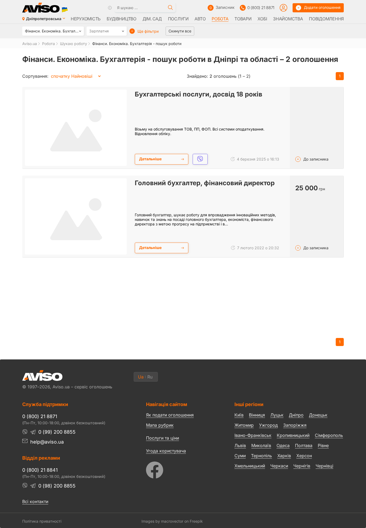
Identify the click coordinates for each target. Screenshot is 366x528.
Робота (220, 19)
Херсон (304, 455)
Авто (200, 19)
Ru (149, 377)
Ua (141, 377)
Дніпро (296, 415)
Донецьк (318, 415)
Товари (242, 19)
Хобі (262, 19)
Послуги (178, 19)
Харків (284, 455)
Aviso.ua (29, 43)
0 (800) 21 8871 (260, 7)
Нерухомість (85, 19)
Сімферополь (329, 435)
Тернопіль (261, 455)
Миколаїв (261, 445)
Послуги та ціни (162, 437)
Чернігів (301, 466)
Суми (240, 455)
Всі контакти (35, 501)
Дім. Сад (152, 19)
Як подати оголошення (170, 415)
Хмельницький (249, 466)
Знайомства (288, 19)
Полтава (303, 445)
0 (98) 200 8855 (57, 486)
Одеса (283, 445)
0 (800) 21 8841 (40, 470)
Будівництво (121, 19)
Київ (239, 415)
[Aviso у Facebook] (180, 468)
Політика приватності (41, 521)
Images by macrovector (162, 521)
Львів (240, 445)
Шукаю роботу (73, 43)
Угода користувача (166, 450)
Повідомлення (326, 19)
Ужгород (268, 425)
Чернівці (324, 466)
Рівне (323, 445)
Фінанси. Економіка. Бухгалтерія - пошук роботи (136, 43)
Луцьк (276, 415)
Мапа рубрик (160, 425)
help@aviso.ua (47, 442)
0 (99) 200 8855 (57, 432)
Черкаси (279, 466)
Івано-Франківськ (252, 435)
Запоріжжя (295, 425)
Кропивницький (293, 435)
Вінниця (257, 415)
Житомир (244, 425)
